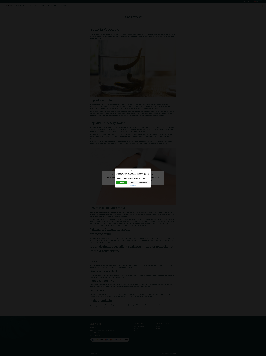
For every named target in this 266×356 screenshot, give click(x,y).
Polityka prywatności (132, 185)
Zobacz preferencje (144, 182)
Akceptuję (121, 182)
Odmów (132, 182)
